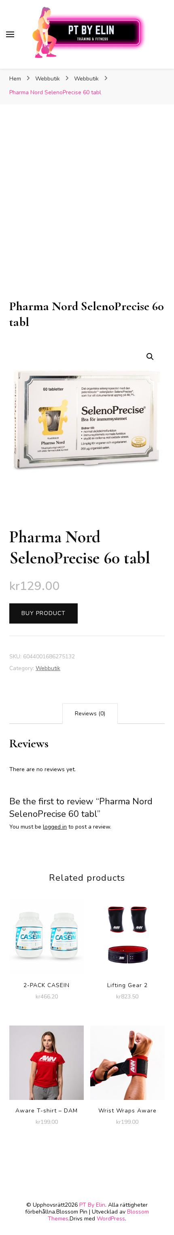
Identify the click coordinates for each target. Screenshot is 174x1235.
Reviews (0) (90, 713)
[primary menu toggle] (10, 34)
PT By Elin (92, 1205)
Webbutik (48, 668)
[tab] (90, 713)
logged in (55, 827)
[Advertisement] (87, 207)
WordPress (111, 1218)
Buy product (43, 613)
